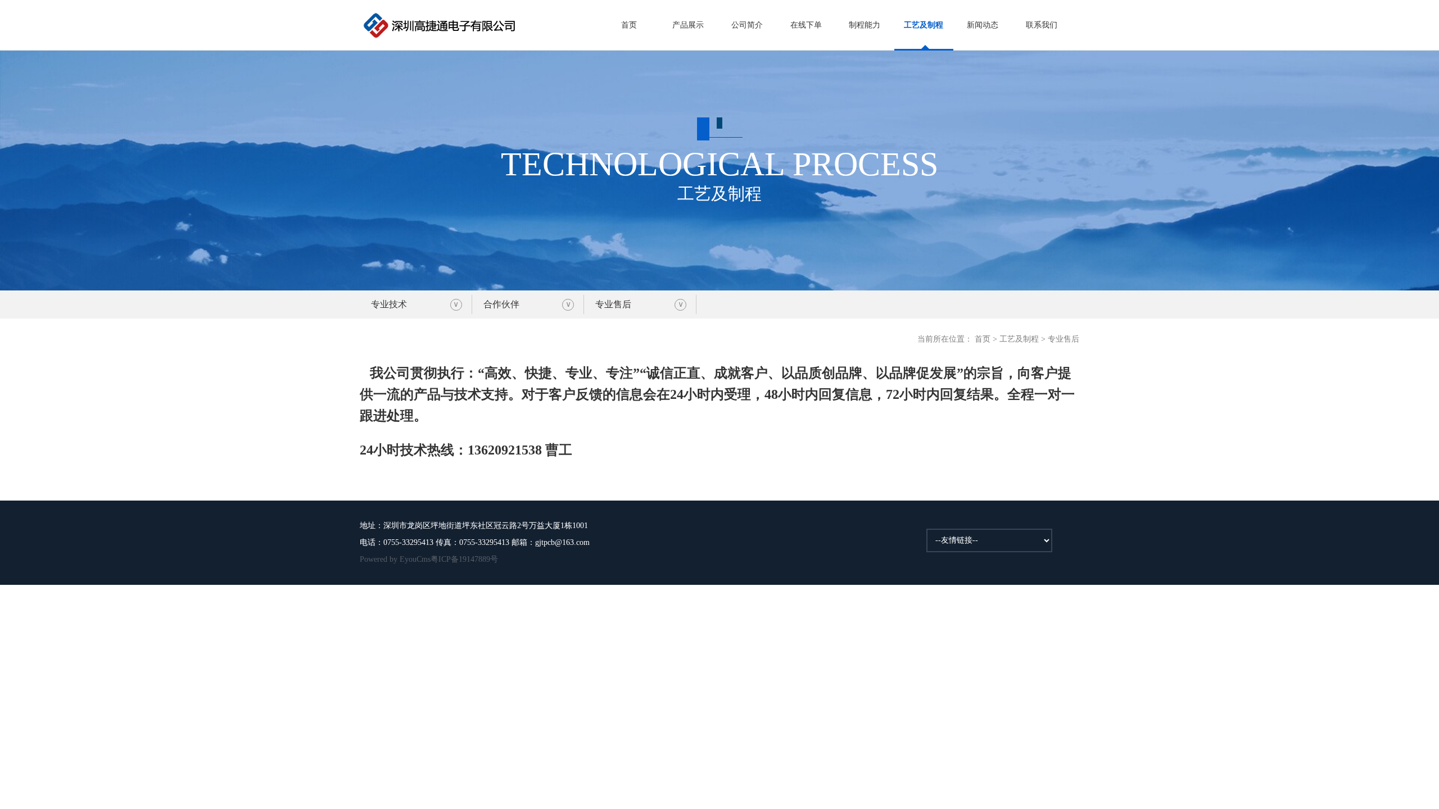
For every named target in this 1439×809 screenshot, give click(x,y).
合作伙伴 (501, 304)
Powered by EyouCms (395, 559)
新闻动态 (982, 25)
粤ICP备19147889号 (464, 559)
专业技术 (389, 304)
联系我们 (1041, 25)
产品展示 (688, 25)
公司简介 (747, 25)
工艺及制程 (923, 25)
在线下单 (806, 25)
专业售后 (613, 304)
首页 (629, 25)
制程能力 (864, 25)
